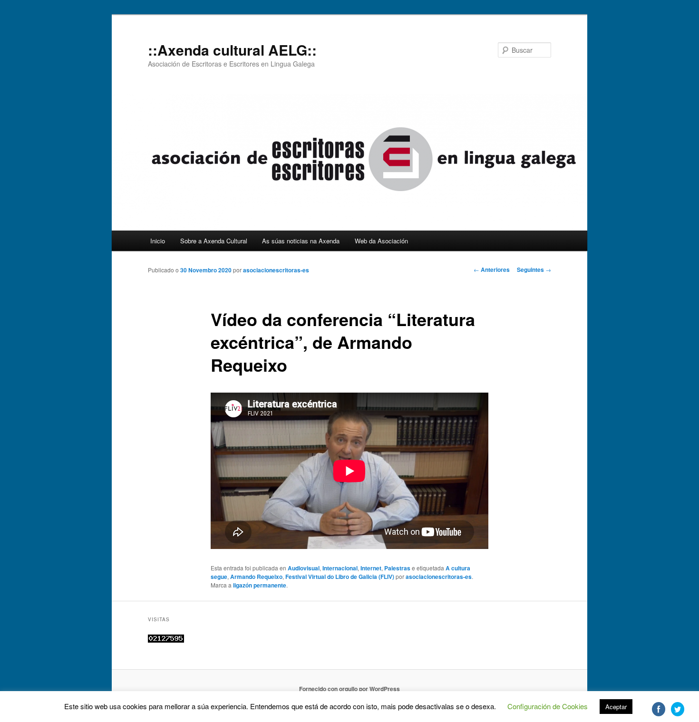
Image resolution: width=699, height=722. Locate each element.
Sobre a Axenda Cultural (213, 240)
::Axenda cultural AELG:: (232, 49)
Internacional (340, 568)
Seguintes (534, 269)
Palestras (397, 568)
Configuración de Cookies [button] (547, 706)
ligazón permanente (259, 585)
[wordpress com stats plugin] (166, 640)
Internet (370, 568)
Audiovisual (304, 568)
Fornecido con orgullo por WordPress (349, 688)
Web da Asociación (381, 240)
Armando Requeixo (256, 576)
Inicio (157, 240)
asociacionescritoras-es (276, 270)
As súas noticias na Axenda (301, 240)
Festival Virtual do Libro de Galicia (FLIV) (339, 576)
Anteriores (492, 269)
